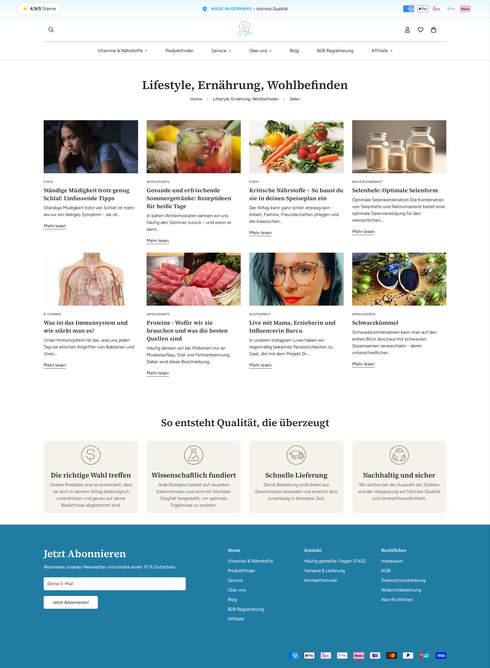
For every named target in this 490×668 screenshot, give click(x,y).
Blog (294, 50)
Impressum (392, 561)
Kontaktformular (320, 580)
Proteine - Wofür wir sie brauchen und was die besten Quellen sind (187, 331)
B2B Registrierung (335, 50)
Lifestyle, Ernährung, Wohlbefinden (245, 99)
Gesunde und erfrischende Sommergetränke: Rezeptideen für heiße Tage (189, 198)
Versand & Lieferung (324, 570)
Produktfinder (179, 50)
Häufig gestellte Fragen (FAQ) (335, 561)
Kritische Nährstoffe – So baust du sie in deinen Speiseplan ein (296, 194)
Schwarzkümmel (375, 323)
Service (219, 50)
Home (196, 99)
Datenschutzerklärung (403, 580)
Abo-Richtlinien (397, 599)
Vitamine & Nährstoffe (120, 50)
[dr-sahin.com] (245, 29)
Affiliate (379, 50)
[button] (433, 29)
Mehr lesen (55, 226)
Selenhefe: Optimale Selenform (395, 190)
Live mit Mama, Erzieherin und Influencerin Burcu (292, 327)
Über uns (258, 50)
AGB (385, 570)
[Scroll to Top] (478, 637)
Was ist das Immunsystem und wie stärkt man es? (86, 327)
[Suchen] (51, 30)
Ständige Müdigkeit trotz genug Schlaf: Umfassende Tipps (86, 194)
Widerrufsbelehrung (401, 590)
